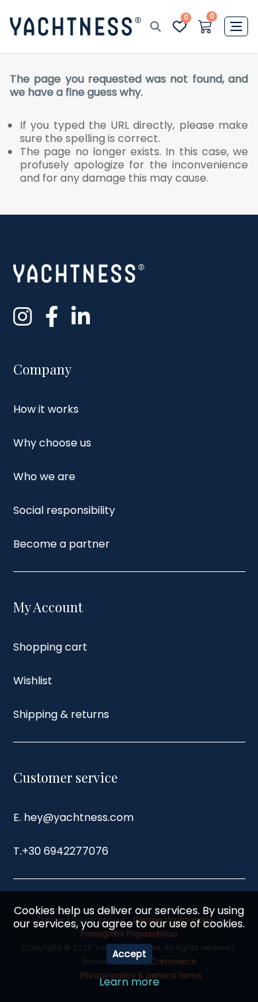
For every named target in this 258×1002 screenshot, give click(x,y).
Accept (129, 953)
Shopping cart (50, 647)
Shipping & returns (61, 714)
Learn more (129, 982)
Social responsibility (64, 510)
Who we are (44, 476)
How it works (46, 409)
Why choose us (52, 442)
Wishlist (32, 680)
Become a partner (61, 544)
